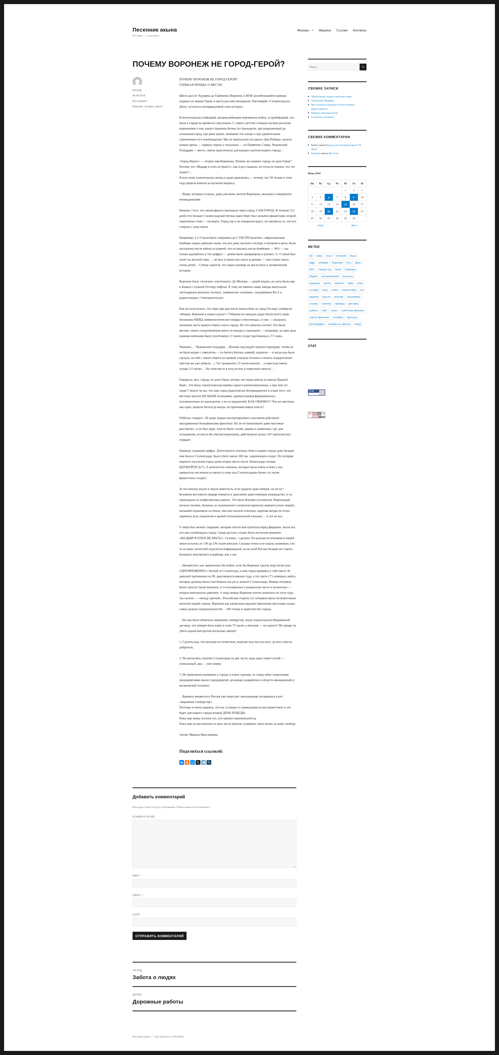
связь (334, 310)
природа (340, 303)
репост (159, 106)
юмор (358, 324)
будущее (314, 283)
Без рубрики (140, 101)
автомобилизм (330, 276)
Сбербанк (350, 269)
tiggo (312, 262)
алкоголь (348, 276)
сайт (324, 310)
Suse (353, 255)
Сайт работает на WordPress (169, 1036)
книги (335, 290)
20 (328, 211)
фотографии (316, 324)
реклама (353, 303)
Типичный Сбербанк (322, 100)
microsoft (341, 255)
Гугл (348, 262)
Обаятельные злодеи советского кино (331, 96)
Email (138, 895)
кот (362, 290)
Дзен (358, 262)
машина (314, 296)
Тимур (314, 153)
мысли (326, 296)
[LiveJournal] (209, 762)
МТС (312, 269)
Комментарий (144, 816)
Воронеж (138, 106)
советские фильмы (352, 310)
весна (327, 283)
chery (319, 255)
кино (325, 290)
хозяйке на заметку (339, 324)
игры (360, 283)
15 (345, 204)
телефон (338, 317)
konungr (137, 90)
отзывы (313, 303)
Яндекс (313, 276)
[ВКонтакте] (181, 762)
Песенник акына (155, 29)
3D (310, 255)
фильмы (352, 317)
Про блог (334, 153)
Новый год (325, 269)
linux (329, 255)
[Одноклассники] (187, 762)
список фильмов (319, 317)
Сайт (136, 914)
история (149, 106)
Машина (325, 30)
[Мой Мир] (192, 762)
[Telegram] (203, 762)
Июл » (354, 225)
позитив (326, 303)
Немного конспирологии (324, 112)
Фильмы (303, 30)
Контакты (359, 30)
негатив (338, 296)
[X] (198, 762)
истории (314, 290)
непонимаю (353, 296)
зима (350, 283)
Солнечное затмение (322, 117)
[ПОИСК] (363, 67)
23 (353, 211)
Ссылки (342, 30)
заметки (339, 283)
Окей (338, 269)
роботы (313, 310)
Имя (137, 875)
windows (323, 262)
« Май (319, 225)
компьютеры (349, 290)
